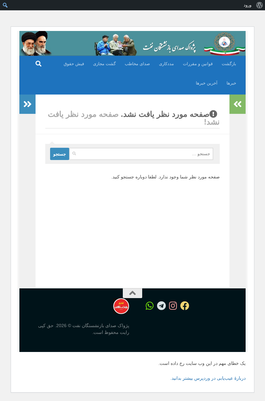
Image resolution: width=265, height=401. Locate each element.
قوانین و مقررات (198, 63)
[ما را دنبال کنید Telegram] (161, 305)
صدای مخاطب (137, 63)
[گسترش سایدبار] (27, 104)
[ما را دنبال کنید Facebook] (184, 305)
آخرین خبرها (206, 83)
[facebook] (208, 306)
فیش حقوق (74, 63)
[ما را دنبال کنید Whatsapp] (149, 305)
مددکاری (166, 63)
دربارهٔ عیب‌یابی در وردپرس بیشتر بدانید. (208, 378)
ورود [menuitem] (247, 5)
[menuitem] (259, 5)
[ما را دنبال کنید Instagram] (173, 305)
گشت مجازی (104, 63)
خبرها (231, 83)
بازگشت (229, 63)
